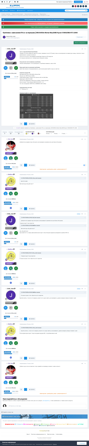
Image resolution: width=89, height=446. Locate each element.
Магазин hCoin (22, 10)
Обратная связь (50, 434)
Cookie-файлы (59, 434)
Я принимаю (82, 443)
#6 (82, 288)
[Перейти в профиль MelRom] (26, 133)
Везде (81, 10)
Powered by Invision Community (44, 438)
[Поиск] (86, 10)
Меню (12, 10)
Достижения (10, 73)
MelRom (34, 225)
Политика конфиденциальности (38, 434)
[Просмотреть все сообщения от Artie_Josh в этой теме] (21, 123)
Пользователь (51, 425)
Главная (6, 10)
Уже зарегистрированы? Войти (64, 1)
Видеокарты (16, 37)
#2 (82, 139)
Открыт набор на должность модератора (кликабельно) (44, 27)
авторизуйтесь (46, 400)
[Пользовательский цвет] (9, 2)
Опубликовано (26, 48)
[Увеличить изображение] (36, 106)
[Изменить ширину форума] (17, 2)
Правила (31, 10)
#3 (82, 174)
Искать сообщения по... (80, 42)
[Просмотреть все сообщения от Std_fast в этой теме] (21, 165)
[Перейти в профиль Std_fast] (38, 133)
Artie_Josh (12, 36)
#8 (82, 363)
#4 (82, 213)
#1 (82, 48)
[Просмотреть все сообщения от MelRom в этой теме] (21, 208)
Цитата (32, 123)
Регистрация (78, 1)
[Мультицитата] (25, 123)
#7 (82, 324)
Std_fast (34, 217)
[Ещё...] (85, 49)
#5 (82, 249)
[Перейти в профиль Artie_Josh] (4, 37)
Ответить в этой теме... (16, 406)
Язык (28, 434)
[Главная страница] (2, 2)
